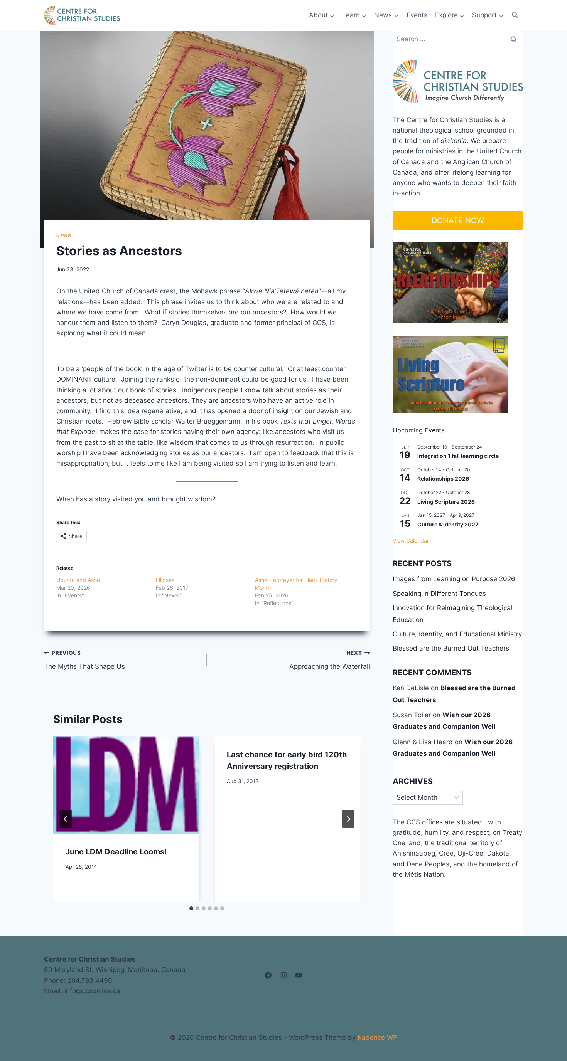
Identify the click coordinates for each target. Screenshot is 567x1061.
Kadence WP (377, 1037)
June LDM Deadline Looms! (116, 851)
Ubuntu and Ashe (78, 580)
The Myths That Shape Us (84, 660)
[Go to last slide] (65, 819)
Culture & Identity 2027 (447, 524)
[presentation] (126, 785)
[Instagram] (283, 975)
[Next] (348, 819)
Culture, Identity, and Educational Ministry (457, 634)
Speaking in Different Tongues (439, 593)
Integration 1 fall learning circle (458, 455)
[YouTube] (298, 975)
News (63, 236)
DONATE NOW (458, 220)
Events (417, 15)
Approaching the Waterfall (329, 660)
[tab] (191, 908)
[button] (515, 15)
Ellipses (165, 580)
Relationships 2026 (443, 478)
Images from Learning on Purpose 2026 (454, 579)
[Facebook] (268, 975)
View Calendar (411, 540)
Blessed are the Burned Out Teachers (451, 648)
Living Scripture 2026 (446, 501)
